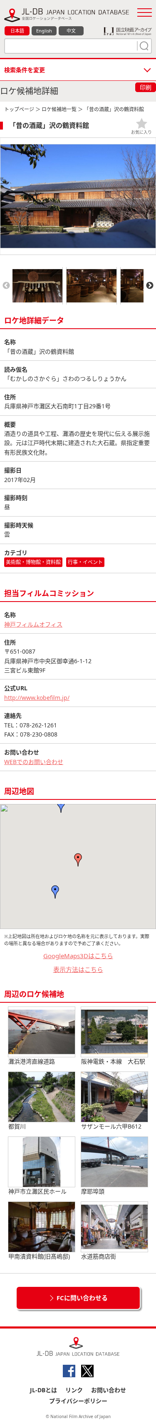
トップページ (19, 109)
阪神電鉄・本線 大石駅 (113, 1061)
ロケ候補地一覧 (59, 109)
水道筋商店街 (98, 1256)
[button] (78, 860)
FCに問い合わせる (82, 1298)
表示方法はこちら (78, 969)
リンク (74, 1390)
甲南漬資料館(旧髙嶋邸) (39, 1256)
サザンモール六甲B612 (111, 1126)
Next (150, 286)
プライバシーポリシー (78, 1401)
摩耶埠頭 (92, 1191)
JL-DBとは (43, 1390)
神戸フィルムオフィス (33, 624)
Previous (6, 286)
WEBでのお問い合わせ (33, 762)
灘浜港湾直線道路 (31, 1061)
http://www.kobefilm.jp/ (36, 698)
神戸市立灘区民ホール (37, 1191)
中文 (71, 30)
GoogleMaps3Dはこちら (78, 955)
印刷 (145, 87)
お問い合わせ (108, 1390)
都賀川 (17, 1126)
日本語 (17, 30)
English (44, 30)
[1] (143, 45)
